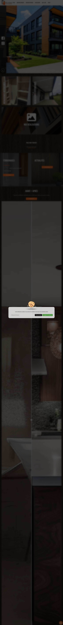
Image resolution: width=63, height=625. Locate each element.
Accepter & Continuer (47, 315)
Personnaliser (38, 315)
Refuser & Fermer (15, 315)
